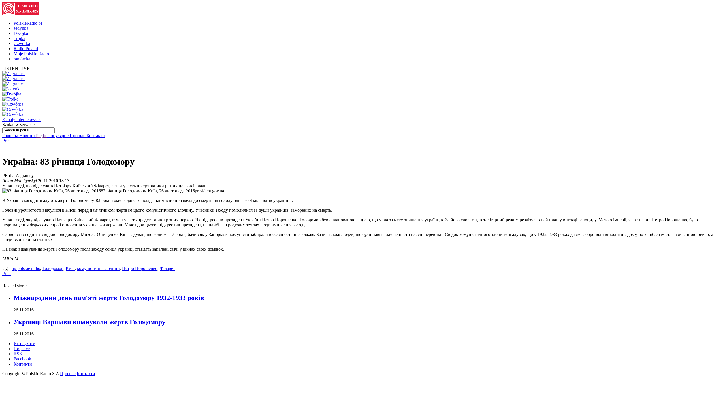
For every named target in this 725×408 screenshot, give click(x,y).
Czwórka (22, 43)
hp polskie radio (26, 268)
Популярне (58, 135)
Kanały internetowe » (21, 119)
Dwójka (21, 33)
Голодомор (52, 268)
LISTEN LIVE (16, 68)
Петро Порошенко (139, 268)
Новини (27, 135)
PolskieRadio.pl (28, 23)
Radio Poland (26, 48)
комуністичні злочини (98, 268)
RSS (18, 353)
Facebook (22, 358)
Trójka (19, 38)
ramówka (22, 58)
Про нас (78, 135)
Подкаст (22, 348)
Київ (70, 268)
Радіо (41, 135)
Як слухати (24, 343)
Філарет (167, 268)
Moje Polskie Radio (31, 53)
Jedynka (21, 28)
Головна (10, 135)
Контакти (95, 135)
